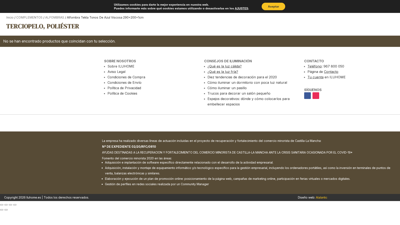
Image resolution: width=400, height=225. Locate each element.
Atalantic (321, 197)
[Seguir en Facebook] (307, 95)
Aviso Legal (116, 72)
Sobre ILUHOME (121, 66)
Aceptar (273, 6)
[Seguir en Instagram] (315, 95)
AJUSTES (241, 8)
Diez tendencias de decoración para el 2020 (242, 77)
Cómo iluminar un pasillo (227, 88)
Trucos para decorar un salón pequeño (239, 93)
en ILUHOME (327, 77)
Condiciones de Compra (126, 77)
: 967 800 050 (326, 66)
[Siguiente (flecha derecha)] (6, 209)
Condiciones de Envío (124, 82)
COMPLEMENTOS (29, 17)
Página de (323, 72)
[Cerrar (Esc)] (14, 204)
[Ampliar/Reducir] (1, 204)
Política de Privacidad (124, 88)
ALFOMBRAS (54, 17)
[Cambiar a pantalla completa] (6, 204)
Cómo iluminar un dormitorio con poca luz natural (247, 82)
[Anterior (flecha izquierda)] (1, 209)
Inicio (10, 17)
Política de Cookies (122, 93)
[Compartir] (10, 204)
